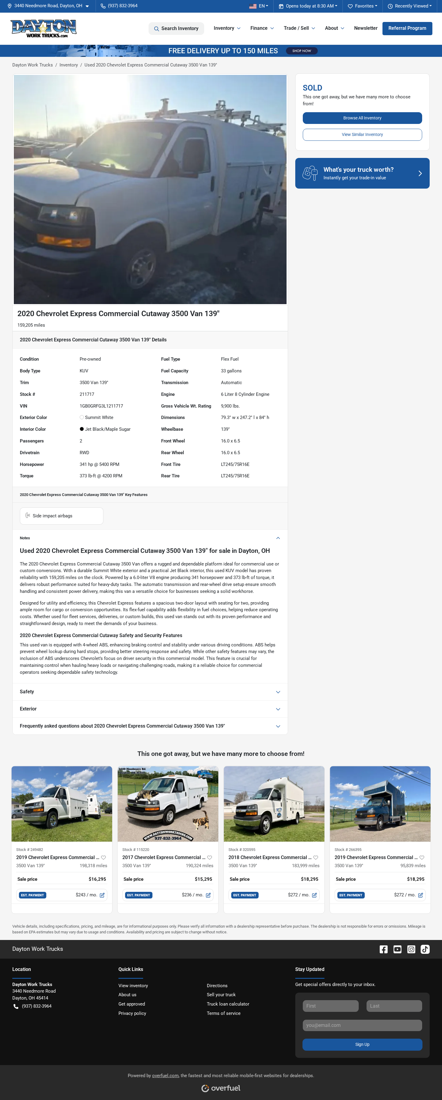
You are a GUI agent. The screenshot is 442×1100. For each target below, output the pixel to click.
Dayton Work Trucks (32, 65)
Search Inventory (179, 28)
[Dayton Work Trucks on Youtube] (395, 948)
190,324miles (199, 865)
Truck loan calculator (228, 1004)
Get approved (131, 1004)
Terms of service (224, 1013)
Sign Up (362, 1044)
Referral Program (407, 28)
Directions (217, 985)
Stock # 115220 (135, 849)
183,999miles (306, 865)
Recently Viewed (411, 6)
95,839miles (413, 865)
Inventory (69, 65)
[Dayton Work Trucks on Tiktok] (423, 948)
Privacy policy (132, 1013)
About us (127, 994)
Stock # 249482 (29, 849)
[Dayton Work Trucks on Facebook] (381, 948)
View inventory (133, 985)
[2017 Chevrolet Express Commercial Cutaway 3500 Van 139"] (168, 804)
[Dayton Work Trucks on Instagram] (409, 948)
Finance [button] (259, 28)
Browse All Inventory (362, 118)
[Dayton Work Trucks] (44, 28)
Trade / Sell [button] (296, 28)
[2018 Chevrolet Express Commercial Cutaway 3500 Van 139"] (274, 804)
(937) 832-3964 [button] (122, 5)
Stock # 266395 (348, 849)
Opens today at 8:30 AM (310, 6)
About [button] (331, 28)
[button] (50, 6)
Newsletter (366, 28)
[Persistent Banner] (221, 50)
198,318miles (93, 865)
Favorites (364, 6)
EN (262, 6)
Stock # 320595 (242, 849)
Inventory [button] (224, 28)
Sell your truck (221, 994)
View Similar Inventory (362, 134)
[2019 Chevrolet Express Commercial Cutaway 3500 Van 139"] (61, 804)
